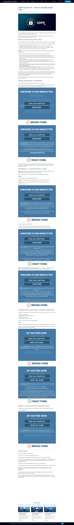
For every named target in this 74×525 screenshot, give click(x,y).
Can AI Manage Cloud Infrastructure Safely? (22, 514)
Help (38, 1)
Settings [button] (59, 523)
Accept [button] (62, 523)
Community (33, 1)
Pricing (28, 1)
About (42, 1)
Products (23, 1)
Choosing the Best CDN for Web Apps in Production (37, 514)
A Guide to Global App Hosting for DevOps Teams (50, 514)
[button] (21, 505)
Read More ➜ (21, 520)
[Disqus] (37, 490)
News (20, 12)
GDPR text (25, 71)
